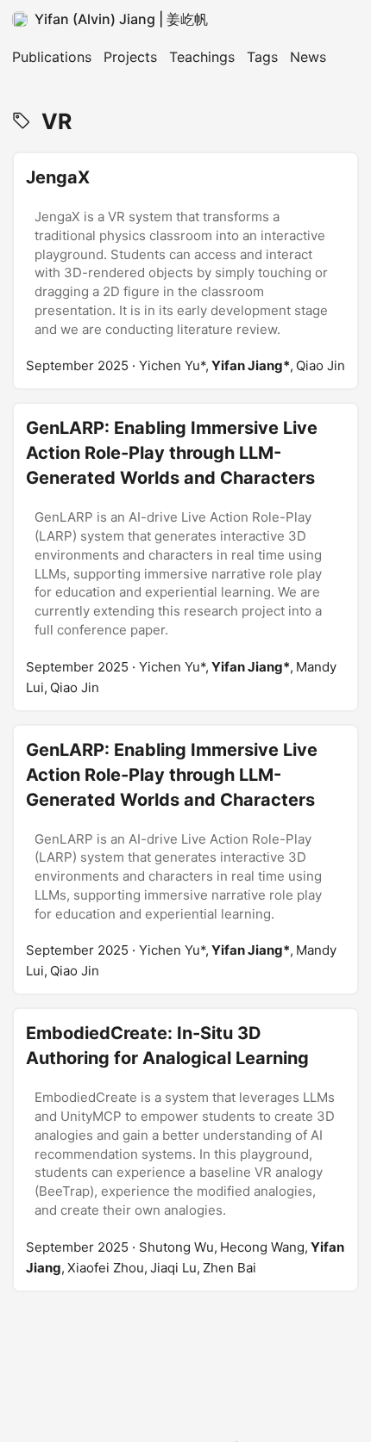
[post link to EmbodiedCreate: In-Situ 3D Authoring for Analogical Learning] (185, 1149)
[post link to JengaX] (185, 270)
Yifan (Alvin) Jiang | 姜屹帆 (121, 19)
